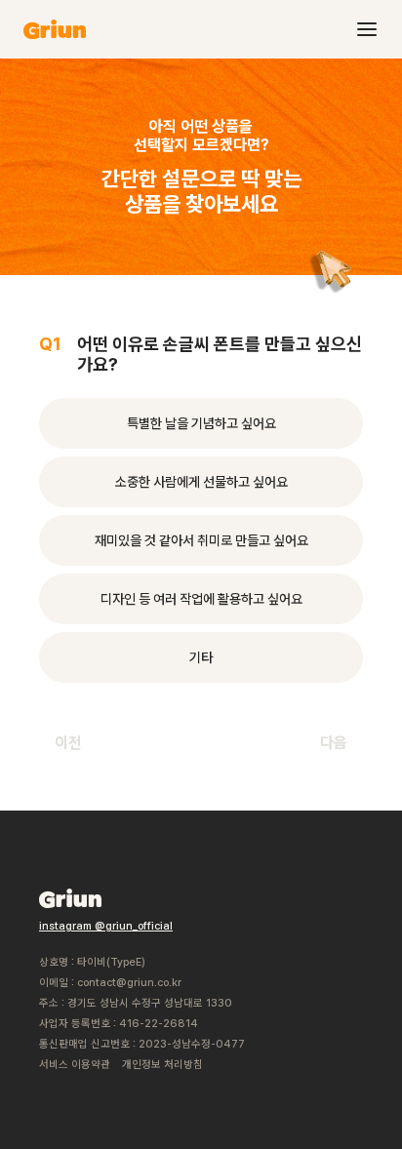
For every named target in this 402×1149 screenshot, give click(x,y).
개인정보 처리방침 (162, 1064)
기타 (201, 657)
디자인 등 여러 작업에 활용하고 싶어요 (201, 599)
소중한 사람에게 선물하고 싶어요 (201, 482)
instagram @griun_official (106, 926)
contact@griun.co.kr (129, 982)
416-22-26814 (158, 1023)
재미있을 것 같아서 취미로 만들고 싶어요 (201, 540)
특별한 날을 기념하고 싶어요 (201, 423)
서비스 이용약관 (74, 1064)
